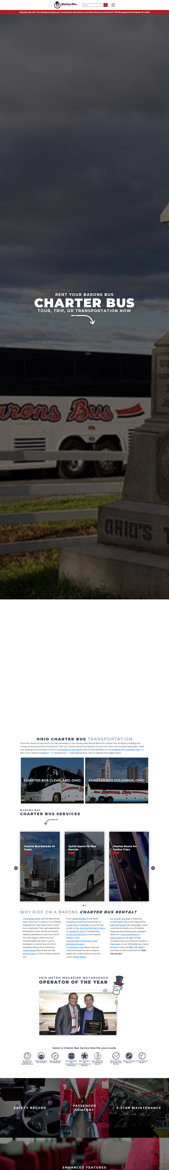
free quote (115, 944)
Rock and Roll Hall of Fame (92, 928)
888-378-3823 (136, 947)
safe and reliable (118, 925)
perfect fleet (29, 953)
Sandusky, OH (86, 925)
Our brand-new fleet (120, 918)
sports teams (116, 937)
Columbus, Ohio (76, 947)
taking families (79, 918)
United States (29, 950)
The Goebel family (31, 918)
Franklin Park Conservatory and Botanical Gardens (81, 943)
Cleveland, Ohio (76, 931)
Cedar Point (72, 925)
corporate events (128, 934)
